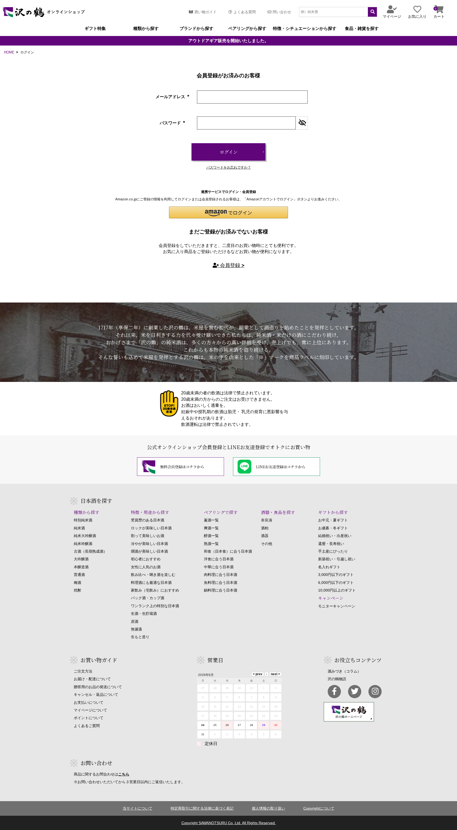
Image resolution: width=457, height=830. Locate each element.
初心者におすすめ (146, 559)
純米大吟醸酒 (85, 536)
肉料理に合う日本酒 (220, 574)
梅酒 (77, 582)
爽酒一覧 (211, 528)
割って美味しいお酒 (147, 536)
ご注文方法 (83, 671)
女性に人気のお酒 (146, 567)
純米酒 (79, 528)
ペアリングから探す (247, 28)
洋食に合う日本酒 (219, 559)
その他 (266, 543)
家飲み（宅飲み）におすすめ (155, 590)
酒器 (264, 536)
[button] (228, 212)
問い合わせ (282, 12)
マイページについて (90, 710)
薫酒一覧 (211, 520)
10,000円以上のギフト (337, 590)
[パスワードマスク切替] (302, 122)
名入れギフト (329, 567)
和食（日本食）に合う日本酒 (228, 551)
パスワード (173, 123)
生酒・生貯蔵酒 (144, 613)
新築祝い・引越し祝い (336, 559)
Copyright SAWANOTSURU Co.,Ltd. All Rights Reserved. (228, 823)
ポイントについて (88, 718)
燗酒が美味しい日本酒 (149, 551)
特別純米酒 (83, 520)
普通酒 (79, 574)
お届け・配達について (92, 679)
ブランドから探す (196, 28)
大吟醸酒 (81, 559)
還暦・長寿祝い (331, 543)
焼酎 (77, 590)
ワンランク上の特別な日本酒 (155, 606)
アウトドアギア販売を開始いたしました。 (228, 41)
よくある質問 (245, 12)
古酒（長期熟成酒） (90, 551)
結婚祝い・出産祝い (334, 536)
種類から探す (146, 28)
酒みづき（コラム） (344, 671)
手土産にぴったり (333, 551)
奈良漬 (266, 520)
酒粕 (264, 528)
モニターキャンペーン (336, 606)
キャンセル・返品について (96, 694)
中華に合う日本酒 (219, 567)
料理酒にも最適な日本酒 (151, 582)
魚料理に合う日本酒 (220, 582)
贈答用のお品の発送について (98, 687)
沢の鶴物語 (337, 679)
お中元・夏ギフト (333, 520)
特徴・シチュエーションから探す (304, 28)
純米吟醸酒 (83, 543)
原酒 (134, 621)
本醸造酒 (81, 567)
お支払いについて (88, 702)
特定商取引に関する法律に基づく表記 (202, 808)
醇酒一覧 (211, 536)
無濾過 (136, 629)
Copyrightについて (318, 808)
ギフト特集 (95, 28)
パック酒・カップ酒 (147, 598)
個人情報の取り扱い (268, 808)
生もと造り (140, 637)
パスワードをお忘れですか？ (228, 167)
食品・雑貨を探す (362, 28)
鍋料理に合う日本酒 (220, 590)
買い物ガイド (205, 12)
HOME (9, 52)
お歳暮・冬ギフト (333, 528)
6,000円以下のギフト (336, 582)
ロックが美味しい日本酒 (151, 528)
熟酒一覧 (211, 543)
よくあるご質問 (87, 726)
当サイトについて (137, 808)
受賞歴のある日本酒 (147, 520)
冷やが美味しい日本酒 (149, 543)
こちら (123, 774)
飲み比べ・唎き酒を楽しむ (153, 574)
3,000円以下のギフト (336, 574)
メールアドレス (173, 96)
